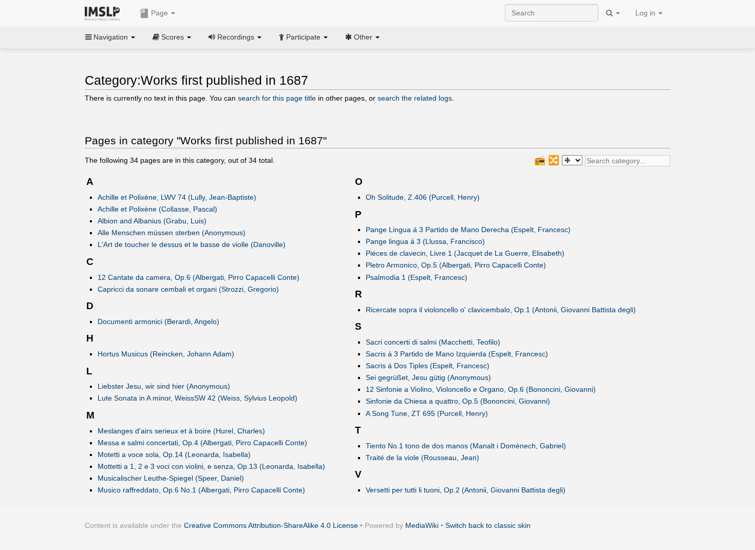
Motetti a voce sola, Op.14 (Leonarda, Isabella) (174, 454)
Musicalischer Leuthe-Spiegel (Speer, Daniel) (171, 478)
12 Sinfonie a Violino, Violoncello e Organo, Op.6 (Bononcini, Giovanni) (481, 389)
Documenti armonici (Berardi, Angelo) (158, 321)
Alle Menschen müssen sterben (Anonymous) (172, 233)
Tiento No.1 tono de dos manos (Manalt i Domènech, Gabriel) (466, 446)
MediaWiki (422, 525)
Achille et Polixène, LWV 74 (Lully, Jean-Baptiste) (177, 197)
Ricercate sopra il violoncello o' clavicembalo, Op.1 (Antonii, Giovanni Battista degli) (501, 310)
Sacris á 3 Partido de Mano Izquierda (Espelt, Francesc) (457, 354)
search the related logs (415, 98)
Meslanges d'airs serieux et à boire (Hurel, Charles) (181, 431)
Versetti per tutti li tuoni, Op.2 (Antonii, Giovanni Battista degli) (465, 490)
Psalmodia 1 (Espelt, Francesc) (416, 277)
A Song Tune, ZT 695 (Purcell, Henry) (427, 413)
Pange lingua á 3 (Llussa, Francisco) (425, 241)
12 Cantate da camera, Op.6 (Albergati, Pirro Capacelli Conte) (198, 277)
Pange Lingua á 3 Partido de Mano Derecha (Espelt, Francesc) (468, 229)
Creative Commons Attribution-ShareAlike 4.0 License (271, 525)
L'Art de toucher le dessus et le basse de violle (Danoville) (192, 244)
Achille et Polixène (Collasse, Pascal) (157, 209)
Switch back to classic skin (488, 525)
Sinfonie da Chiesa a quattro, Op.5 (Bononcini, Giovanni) (458, 401)
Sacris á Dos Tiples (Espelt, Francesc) (427, 366)
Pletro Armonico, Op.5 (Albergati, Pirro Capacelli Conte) (456, 265)
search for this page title (277, 98)
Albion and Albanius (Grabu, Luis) (152, 221)
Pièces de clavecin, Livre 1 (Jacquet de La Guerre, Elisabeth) (465, 253)
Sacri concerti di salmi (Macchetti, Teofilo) (433, 342)
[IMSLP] (104, 13)
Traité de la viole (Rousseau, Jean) (422, 457)
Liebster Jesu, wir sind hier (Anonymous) (164, 386)
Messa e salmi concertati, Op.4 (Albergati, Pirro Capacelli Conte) (202, 443)
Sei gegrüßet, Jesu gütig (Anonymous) (428, 377)
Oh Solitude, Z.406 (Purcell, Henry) (423, 197)
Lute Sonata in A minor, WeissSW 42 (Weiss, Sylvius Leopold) (197, 398)
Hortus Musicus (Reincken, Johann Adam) (166, 354)
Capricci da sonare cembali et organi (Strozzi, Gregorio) (188, 289)
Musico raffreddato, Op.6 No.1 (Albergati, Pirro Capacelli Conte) (201, 490)
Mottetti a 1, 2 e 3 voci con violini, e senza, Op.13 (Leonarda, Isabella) (211, 466)
